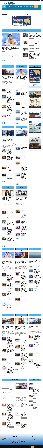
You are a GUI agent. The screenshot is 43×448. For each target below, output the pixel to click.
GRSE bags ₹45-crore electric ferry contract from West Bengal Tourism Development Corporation (24, 105)
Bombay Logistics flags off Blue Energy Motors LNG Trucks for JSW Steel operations (21, 199)
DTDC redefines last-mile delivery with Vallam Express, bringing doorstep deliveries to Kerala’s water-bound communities (24, 214)
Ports (8, 66)
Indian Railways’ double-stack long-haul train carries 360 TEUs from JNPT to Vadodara (10, 91)
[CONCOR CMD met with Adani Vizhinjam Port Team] (31, 384)
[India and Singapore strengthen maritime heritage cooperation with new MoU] (4, 167)
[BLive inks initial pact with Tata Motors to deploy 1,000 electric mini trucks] (18, 227)
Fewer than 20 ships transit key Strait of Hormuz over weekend (24, 119)
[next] (40, 14)
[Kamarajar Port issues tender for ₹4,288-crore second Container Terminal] (31, 354)
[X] (38, 0)
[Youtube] (40, 0)
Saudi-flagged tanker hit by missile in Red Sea (37, 276)
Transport (21, 187)
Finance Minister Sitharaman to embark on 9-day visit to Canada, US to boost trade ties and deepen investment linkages (35, 35)
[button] (39, 11)
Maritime (21, 66)
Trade (8, 187)
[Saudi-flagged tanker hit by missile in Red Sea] (31, 276)
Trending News (9, 410)
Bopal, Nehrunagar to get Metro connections (24, 234)
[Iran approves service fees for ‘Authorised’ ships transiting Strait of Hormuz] (18, 111)
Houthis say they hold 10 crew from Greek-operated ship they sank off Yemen (7, 391)
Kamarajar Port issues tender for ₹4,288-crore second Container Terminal (37, 355)
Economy (21, 315)
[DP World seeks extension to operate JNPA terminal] (21, 133)
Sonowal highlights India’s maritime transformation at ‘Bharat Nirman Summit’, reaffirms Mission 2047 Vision (10, 48)
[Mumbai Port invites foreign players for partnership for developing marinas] (4, 116)
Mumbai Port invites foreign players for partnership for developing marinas (10, 117)
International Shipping (22, 418)
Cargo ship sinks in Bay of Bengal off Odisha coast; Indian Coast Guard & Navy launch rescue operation (10, 176)
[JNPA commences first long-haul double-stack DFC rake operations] (8, 72)
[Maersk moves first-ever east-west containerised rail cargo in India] (31, 396)
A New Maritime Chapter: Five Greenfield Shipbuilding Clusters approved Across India (10, 305)
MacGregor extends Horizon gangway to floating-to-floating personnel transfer (37, 290)
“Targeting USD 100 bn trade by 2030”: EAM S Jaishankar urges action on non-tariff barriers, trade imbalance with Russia (35, 55)
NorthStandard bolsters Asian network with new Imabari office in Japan (24, 414)
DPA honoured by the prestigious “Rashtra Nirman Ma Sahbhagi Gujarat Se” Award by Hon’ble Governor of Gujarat (10, 99)
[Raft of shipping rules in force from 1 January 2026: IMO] (4, 423)
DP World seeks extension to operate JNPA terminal (21, 137)
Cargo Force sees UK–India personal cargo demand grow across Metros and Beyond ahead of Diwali (10, 352)
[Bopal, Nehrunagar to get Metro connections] (18, 234)
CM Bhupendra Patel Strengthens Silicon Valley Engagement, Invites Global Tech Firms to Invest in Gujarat (10, 361)
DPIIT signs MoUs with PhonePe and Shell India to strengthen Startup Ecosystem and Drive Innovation (24, 365)
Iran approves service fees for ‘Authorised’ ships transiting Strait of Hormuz (24, 112)
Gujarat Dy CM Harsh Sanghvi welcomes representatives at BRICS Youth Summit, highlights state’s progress (10, 369)
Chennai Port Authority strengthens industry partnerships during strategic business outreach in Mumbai (10, 109)
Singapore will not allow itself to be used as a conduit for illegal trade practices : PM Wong (37, 283)
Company (35, 315)
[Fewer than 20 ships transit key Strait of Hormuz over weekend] (18, 118)
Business (8, 315)
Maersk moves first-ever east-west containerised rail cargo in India (36, 396)
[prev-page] (2, 60)
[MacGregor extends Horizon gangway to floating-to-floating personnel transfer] (31, 289)
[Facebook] (36, 0)
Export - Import (31, 38)
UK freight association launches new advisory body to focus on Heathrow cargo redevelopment (36, 406)
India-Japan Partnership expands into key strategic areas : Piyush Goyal (34, 49)
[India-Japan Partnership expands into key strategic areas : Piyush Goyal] (25, 50)
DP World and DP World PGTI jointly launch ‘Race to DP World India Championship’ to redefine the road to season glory (24, 150)
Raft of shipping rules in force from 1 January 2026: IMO (10, 424)
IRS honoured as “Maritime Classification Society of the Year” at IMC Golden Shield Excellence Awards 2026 (24, 95)
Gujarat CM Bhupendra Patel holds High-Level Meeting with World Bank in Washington (8, 327)
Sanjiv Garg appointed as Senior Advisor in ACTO (24, 222)
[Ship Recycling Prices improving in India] (18, 404)
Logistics (35, 398)
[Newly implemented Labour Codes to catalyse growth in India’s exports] (18, 423)
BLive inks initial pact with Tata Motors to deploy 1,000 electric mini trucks (24, 228)
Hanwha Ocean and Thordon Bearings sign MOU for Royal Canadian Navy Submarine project (21, 391)
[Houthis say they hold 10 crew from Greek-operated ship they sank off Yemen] (8, 386)
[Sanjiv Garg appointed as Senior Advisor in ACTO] (18, 221)
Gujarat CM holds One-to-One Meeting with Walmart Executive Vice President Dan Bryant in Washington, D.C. (24, 356)
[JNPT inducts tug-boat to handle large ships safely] (31, 401)
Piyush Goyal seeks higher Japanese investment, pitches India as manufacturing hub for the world (34, 42)
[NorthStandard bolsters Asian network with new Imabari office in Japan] (18, 413)
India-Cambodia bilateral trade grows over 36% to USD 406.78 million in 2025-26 (10, 222)
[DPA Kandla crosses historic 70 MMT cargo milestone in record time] (4, 150)
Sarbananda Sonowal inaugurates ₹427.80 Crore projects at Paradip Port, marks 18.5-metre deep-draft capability (10, 296)
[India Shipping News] (9, 3)
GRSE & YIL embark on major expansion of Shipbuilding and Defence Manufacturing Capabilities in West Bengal (10, 159)
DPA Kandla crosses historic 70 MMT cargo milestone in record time (10, 151)
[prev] (38, 14)
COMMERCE (22, 427)
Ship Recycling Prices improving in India (24, 404)
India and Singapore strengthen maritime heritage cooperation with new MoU (10, 168)
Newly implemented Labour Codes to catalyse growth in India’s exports (24, 424)
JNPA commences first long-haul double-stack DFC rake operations (7, 77)
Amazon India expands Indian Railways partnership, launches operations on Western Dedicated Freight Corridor (37, 363)
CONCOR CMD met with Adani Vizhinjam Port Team (36, 384)
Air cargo (35, 408)
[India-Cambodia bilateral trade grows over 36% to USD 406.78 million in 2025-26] (4, 221)
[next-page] (4, 60)
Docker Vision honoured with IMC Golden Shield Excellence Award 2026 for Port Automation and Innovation (10, 240)
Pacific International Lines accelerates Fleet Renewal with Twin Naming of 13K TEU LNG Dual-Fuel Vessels (10, 406)
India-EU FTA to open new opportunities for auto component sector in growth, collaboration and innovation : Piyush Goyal (10, 416)
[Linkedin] (37, 0)
